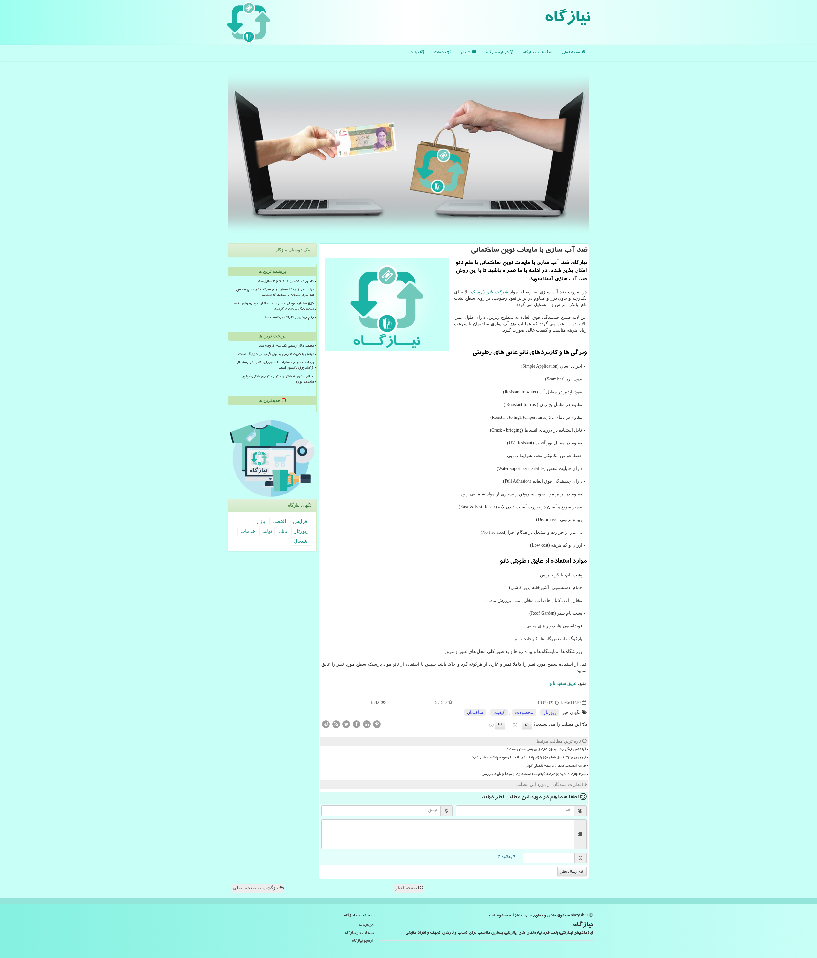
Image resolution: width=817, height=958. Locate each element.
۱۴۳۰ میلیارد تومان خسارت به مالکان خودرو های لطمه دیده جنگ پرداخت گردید (274, 306)
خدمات (440, 53)
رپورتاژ (549, 712)
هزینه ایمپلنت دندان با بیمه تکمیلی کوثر (556, 766)
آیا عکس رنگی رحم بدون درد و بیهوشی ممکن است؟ (546, 750)
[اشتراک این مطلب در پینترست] (376, 723)
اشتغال (466, 53)
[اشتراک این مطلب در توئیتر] (346, 723)
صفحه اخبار (406, 887)
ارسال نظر (570, 871)
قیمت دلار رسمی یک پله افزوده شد (286, 346)
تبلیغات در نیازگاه (359, 933)
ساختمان (475, 712)
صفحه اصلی (572, 53)
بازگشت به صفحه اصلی (256, 887)
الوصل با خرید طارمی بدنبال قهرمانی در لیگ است (276, 354)
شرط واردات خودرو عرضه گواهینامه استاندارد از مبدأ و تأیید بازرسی (533, 775)
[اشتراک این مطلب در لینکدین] (366, 723)
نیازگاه (567, 19)
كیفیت (499, 712)
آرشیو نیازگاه (363, 941)
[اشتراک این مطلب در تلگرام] (325, 723)
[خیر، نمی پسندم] (500, 724)
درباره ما (366, 926)
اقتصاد (279, 521)
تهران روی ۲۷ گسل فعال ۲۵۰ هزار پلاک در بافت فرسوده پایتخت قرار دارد (528, 758)
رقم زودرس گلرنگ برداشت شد (289, 318)
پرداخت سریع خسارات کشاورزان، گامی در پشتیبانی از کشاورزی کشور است (274, 365)
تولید (415, 53)
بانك (283, 531)
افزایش (301, 521)
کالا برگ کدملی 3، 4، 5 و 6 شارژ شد (286, 282)
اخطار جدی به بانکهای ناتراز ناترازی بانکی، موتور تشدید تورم (278, 379)
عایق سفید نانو (562, 683)
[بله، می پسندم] (527, 724)
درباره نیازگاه (498, 53)
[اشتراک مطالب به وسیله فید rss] (336, 723)
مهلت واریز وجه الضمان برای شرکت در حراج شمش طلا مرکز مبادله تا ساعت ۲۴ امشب (275, 292)
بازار (260, 521)
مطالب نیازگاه (535, 53)
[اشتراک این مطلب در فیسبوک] (356, 723)
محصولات (524, 712)
